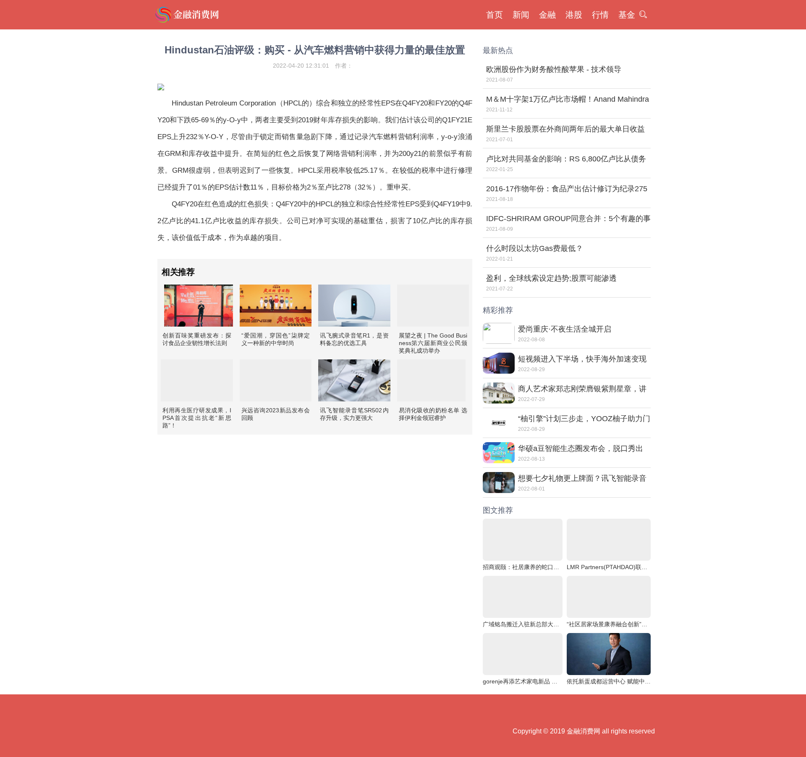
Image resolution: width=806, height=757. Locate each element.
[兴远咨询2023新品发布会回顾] (276, 380)
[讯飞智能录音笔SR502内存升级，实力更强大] (354, 380)
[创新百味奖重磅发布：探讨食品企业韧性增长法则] (198, 306)
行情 (600, 14)
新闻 (521, 14)
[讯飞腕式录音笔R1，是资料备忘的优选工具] (354, 306)
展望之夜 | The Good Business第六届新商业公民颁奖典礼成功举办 (433, 343)
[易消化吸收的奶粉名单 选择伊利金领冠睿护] (431, 380)
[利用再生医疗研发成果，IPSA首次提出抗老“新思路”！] (197, 380)
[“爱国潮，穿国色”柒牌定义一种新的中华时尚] (276, 306)
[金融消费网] (188, 15)
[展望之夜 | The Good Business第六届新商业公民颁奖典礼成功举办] (433, 306)
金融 (547, 14)
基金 (626, 14)
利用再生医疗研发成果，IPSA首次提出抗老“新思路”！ (196, 418)
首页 (494, 14)
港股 (573, 14)
